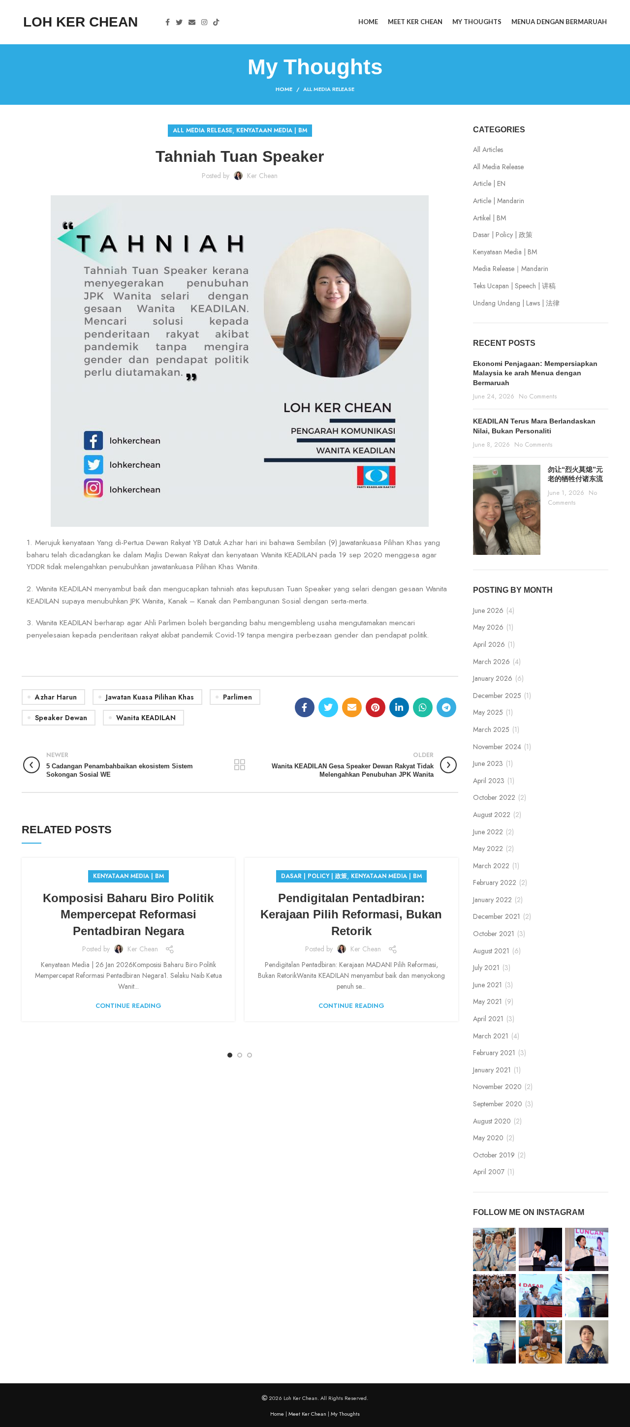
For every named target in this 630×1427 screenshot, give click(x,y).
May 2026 (488, 627)
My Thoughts (345, 1414)
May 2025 (488, 712)
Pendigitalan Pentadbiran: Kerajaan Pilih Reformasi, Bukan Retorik (351, 914)
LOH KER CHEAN (80, 22)
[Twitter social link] (179, 22)
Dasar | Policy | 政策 (314, 876)
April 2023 (488, 781)
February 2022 (494, 882)
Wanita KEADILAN (146, 718)
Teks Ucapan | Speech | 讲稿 (514, 286)
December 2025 (497, 695)
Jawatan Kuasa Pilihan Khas (150, 697)
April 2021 (488, 1019)
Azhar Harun (56, 697)
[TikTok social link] (216, 22)
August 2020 (492, 1121)
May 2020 (488, 1138)
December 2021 (496, 916)
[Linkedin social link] (399, 707)
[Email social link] (192, 22)
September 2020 (497, 1104)
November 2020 (497, 1087)
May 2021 (487, 1001)
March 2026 (491, 662)
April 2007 (488, 1172)
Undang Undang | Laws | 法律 (516, 303)
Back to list (240, 765)
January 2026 (492, 678)
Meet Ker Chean (307, 1414)
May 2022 (488, 848)
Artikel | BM (489, 218)
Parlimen (237, 697)
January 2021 (492, 1070)
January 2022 (492, 900)
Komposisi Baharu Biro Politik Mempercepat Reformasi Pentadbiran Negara (128, 914)
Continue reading (128, 1005)
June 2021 (487, 985)
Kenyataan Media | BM (271, 130)
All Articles (488, 149)
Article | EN (489, 183)
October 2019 (494, 1155)
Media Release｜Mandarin (510, 268)
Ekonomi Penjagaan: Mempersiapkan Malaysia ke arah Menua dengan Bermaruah (535, 373)
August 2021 (491, 951)
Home (284, 89)
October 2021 (493, 934)
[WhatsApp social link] (423, 707)
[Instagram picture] (494, 1249)
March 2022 (491, 866)
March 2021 (490, 1036)
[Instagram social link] (204, 22)
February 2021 (494, 1053)
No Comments (538, 396)
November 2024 (497, 747)
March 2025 (491, 729)
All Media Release (328, 89)
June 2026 (488, 610)
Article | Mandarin (498, 201)
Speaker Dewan (61, 718)
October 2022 (494, 797)
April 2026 (489, 644)
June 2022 (488, 832)
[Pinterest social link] (375, 707)
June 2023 (488, 763)
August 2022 (491, 815)
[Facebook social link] (167, 22)
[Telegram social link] (446, 707)
